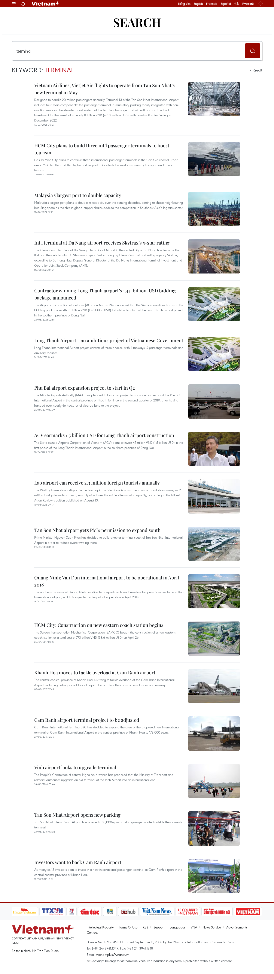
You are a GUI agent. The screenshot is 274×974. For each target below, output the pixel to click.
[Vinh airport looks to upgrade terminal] (214, 781)
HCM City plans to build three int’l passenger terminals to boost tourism (101, 149)
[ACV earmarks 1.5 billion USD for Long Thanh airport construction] (214, 449)
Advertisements (236, 927)
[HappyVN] (24, 911)
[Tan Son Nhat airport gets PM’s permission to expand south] (214, 544)
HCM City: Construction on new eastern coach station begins (98, 625)
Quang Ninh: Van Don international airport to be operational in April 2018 (106, 581)
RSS (145, 927)
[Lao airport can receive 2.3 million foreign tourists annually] (214, 496)
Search (137, 22)
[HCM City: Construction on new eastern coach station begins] (214, 638)
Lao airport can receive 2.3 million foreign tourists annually (97, 482)
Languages (177, 927)
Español (225, 4)
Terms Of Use (128, 927)
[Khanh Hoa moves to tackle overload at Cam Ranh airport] (214, 686)
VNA (194, 927)
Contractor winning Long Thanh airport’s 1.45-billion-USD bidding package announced (105, 294)
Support (158, 927)
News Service (212, 927)
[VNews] (71, 911)
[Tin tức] (90, 911)
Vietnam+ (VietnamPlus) (46, 3)
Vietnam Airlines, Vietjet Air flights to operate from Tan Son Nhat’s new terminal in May (104, 89)
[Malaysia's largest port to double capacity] (214, 209)
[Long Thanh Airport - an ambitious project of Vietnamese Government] (214, 354)
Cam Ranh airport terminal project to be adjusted (86, 720)
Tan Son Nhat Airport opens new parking (77, 814)
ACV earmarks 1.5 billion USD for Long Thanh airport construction (104, 435)
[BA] (248, 911)
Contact (92, 932)
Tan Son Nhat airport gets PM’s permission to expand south (97, 530)
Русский (248, 3)
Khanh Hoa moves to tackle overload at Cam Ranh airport (94, 672)
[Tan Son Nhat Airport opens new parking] (214, 828)
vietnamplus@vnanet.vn (112, 954)
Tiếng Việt (184, 4)
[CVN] (188, 911)
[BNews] (110, 911)
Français (211, 4)
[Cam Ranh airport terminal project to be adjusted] (214, 733)
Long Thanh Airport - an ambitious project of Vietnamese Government (108, 340)
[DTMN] (217, 911)
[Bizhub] (128, 911)
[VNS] (157, 911)
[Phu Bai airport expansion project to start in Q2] (214, 401)
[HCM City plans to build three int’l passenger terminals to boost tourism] (214, 159)
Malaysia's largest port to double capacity (77, 195)
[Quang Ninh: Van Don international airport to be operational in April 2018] (214, 591)
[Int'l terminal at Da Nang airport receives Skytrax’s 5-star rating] (214, 256)
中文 (236, 3)
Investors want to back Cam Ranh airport (77, 862)
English (198, 4)
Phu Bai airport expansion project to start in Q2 (84, 387)
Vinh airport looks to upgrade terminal (75, 767)
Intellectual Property (100, 927)
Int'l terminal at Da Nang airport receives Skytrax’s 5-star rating (102, 242)
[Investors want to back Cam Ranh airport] (214, 876)
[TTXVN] (52, 911)
